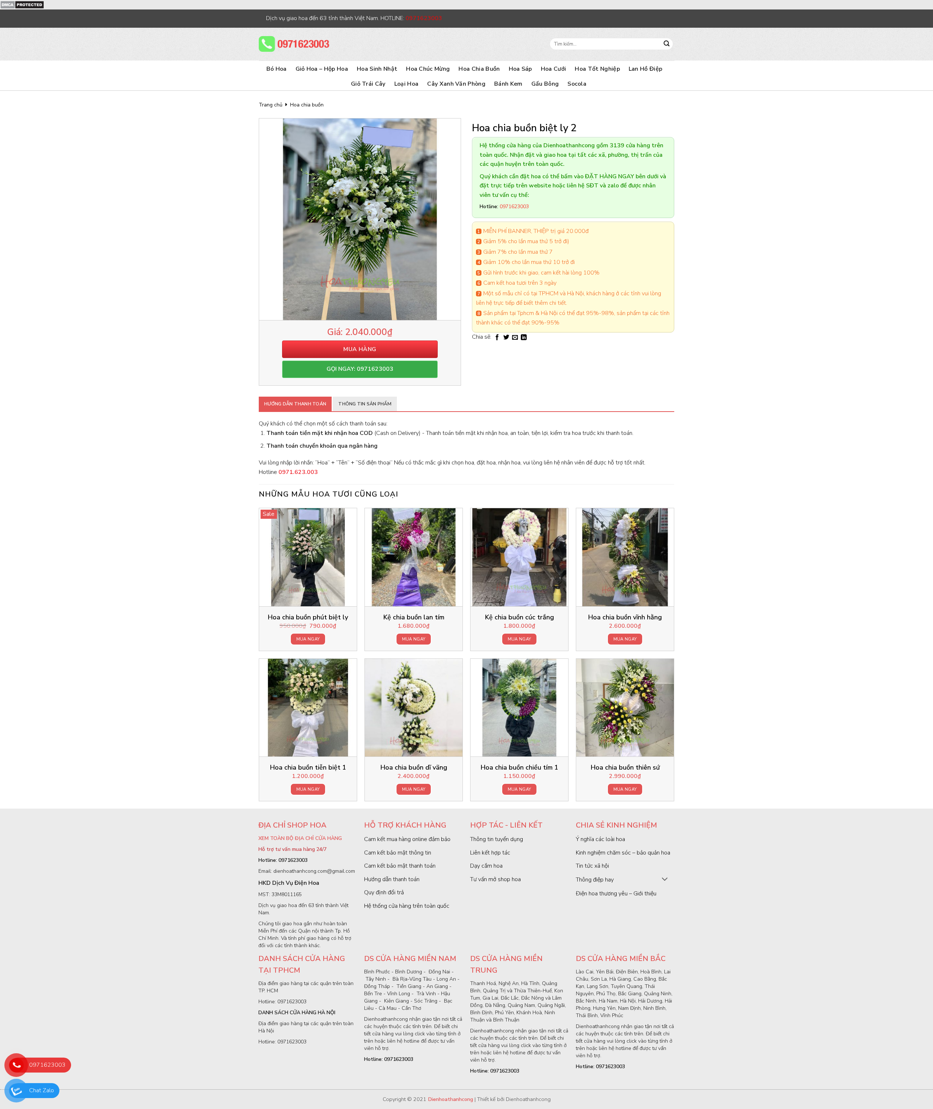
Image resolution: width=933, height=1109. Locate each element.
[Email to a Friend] (515, 337)
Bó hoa (276, 69)
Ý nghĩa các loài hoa (600, 839)
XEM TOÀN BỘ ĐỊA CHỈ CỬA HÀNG (300, 838)
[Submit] (666, 44)
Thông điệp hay (595, 880)
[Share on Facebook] (497, 337)
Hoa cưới (553, 69)
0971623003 (47, 1065)
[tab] (295, 404)
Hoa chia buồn (479, 69)
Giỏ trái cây (368, 84)
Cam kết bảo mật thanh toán (400, 866)
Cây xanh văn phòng (456, 84)
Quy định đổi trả (384, 892)
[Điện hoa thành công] (295, 44)
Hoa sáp (520, 69)
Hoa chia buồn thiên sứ (625, 767)
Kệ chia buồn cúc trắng (519, 617)
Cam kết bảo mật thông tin (397, 853)
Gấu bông (545, 84)
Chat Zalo (41, 1090)
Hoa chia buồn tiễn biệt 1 (308, 767)
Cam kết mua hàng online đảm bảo (407, 839)
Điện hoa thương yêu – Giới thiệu (616, 894)
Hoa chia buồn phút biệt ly (308, 617)
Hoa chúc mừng (428, 69)
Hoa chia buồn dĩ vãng (413, 767)
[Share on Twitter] (506, 337)
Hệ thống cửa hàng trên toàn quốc (406, 906)
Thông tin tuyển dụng (496, 839)
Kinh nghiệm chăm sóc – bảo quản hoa (623, 853)
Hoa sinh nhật (377, 69)
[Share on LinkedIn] (524, 337)
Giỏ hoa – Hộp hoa (322, 69)
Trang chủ (270, 104)
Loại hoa (406, 84)
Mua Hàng (359, 349)
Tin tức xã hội (592, 866)
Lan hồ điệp (646, 69)
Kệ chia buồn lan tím (413, 617)
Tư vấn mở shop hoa (495, 879)
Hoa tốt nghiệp (597, 69)
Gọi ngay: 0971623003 (360, 369)
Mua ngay (308, 639)
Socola (576, 84)
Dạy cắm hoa (486, 866)
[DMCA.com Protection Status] (22, 4)
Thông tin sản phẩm (364, 404)
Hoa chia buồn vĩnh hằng (625, 617)
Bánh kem (508, 84)
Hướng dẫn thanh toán (295, 404)
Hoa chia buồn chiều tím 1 (519, 767)
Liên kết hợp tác (490, 853)
